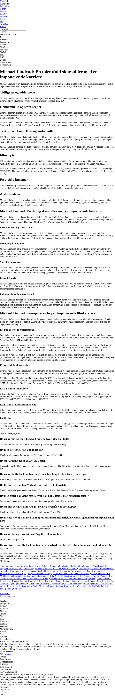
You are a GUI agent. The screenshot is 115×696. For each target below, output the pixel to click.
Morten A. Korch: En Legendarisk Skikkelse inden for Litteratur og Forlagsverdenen (47, 571)
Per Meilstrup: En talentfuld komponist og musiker (72, 578)
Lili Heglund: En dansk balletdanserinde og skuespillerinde (55, 583)
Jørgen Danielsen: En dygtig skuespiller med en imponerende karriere (58, 573)
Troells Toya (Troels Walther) (35, 566)
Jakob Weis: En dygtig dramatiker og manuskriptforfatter (70, 581)
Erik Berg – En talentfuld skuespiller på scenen (71, 576)
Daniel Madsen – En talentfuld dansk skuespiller (54, 586)
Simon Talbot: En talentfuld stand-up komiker (70, 566)
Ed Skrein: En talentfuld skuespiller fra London (56, 568)
